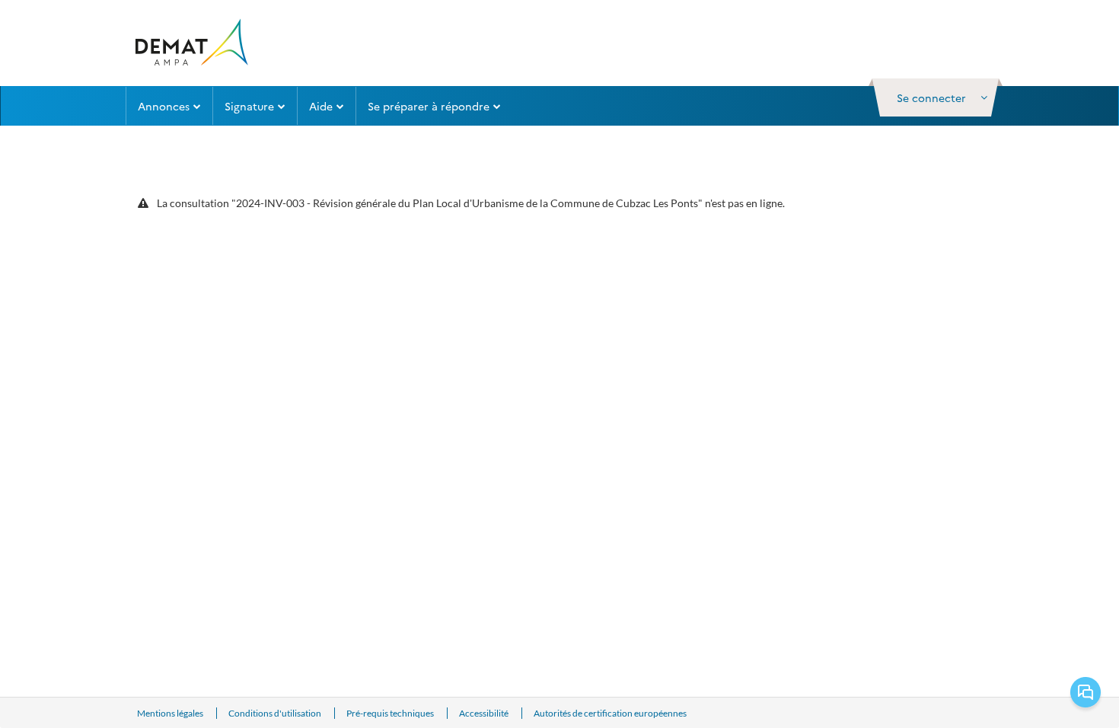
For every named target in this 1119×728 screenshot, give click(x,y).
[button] (935, 97)
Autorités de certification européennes (610, 713)
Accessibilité (484, 713)
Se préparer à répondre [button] (428, 105)
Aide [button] (321, 105)
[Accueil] (190, 43)
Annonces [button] (164, 105)
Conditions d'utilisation (275, 713)
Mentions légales (171, 713)
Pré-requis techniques (390, 713)
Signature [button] (249, 105)
